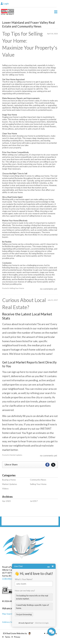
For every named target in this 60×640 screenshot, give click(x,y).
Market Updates (16, 455)
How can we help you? (25, 591)
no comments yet (48, 288)
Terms (7, 637)
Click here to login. (42, 623)
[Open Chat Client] (51, 632)
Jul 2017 (34, 501)
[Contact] (52, 614)
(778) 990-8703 (9, 578)
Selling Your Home (17, 288)
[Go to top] (52, 621)
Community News (38, 479)
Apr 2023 (6, 501)
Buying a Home (9, 479)
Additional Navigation (30, 521)
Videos (5, 488)
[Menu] (55, 11)
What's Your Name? (24, 579)
